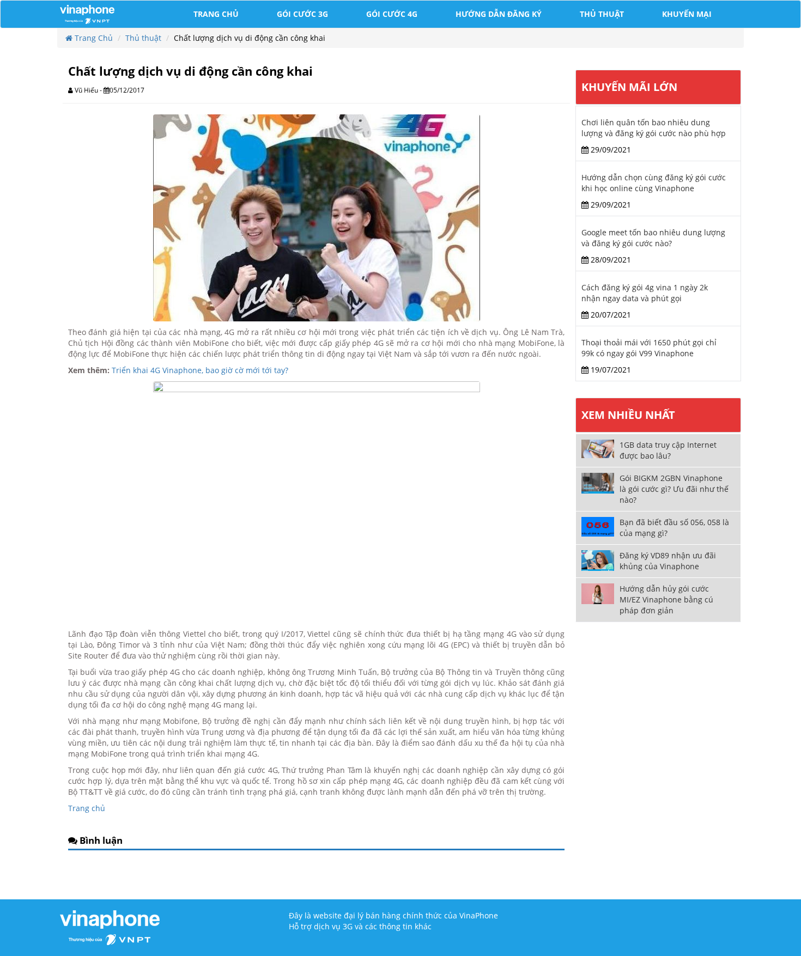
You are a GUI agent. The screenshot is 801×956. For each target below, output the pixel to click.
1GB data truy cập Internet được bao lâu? (668, 450)
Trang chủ (216, 14)
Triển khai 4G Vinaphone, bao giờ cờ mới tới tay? (200, 370)
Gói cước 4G (391, 14)
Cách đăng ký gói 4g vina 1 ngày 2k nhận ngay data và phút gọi (644, 292)
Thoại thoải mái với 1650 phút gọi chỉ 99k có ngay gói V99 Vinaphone (649, 347)
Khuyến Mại (687, 14)
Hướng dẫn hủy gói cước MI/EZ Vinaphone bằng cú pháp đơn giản (666, 599)
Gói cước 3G (302, 14)
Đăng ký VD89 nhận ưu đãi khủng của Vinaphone (668, 560)
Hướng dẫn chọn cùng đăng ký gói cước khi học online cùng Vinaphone (653, 182)
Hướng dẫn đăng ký (499, 14)
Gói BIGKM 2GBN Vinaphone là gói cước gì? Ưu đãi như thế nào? (674, 489)
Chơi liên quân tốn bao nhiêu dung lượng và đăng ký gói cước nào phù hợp (653, 127)
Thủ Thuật (602, 14)
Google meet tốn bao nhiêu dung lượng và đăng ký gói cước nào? (653, 237)
